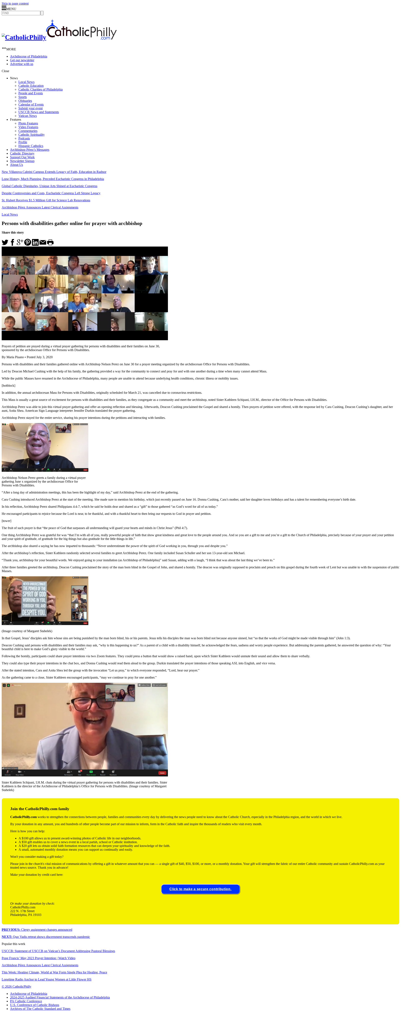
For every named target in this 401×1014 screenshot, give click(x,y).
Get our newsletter (22, 60)
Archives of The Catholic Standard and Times (40, 1008)
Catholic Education (31, 85)
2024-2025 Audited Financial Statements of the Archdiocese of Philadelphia (60, 997)
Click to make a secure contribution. (200, 889)
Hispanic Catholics (30, 146)
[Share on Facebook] (12, 244)
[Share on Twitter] (5, 244)
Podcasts (24, 138)
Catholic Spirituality (31, 134)
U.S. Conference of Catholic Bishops (34, 1005)
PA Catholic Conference (26, 1001)
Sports (22, 97)
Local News (26, 82)
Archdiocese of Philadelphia (28, 56)
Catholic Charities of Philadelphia (40, 89)
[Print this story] (50, 244)
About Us (16, 164)
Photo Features (28, 123)
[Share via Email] (42, 244)
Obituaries (25, 100)
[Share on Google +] (20, 244)
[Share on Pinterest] (27, 244)
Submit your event (30, 108)
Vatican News (27, 116)
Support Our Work (22, 157)
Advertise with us (21, 64)
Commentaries (27, 131)
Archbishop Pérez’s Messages (29, 149)
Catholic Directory (22, 153)
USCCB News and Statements (38, 112)
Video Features (28, 127)
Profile (22, 142)
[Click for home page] (59, 37)
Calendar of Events (31, 104)
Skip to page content (15, 3)
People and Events (30, 93)
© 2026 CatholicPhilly (16, 986)
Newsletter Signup (22, 161)
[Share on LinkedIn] (35, 244)
